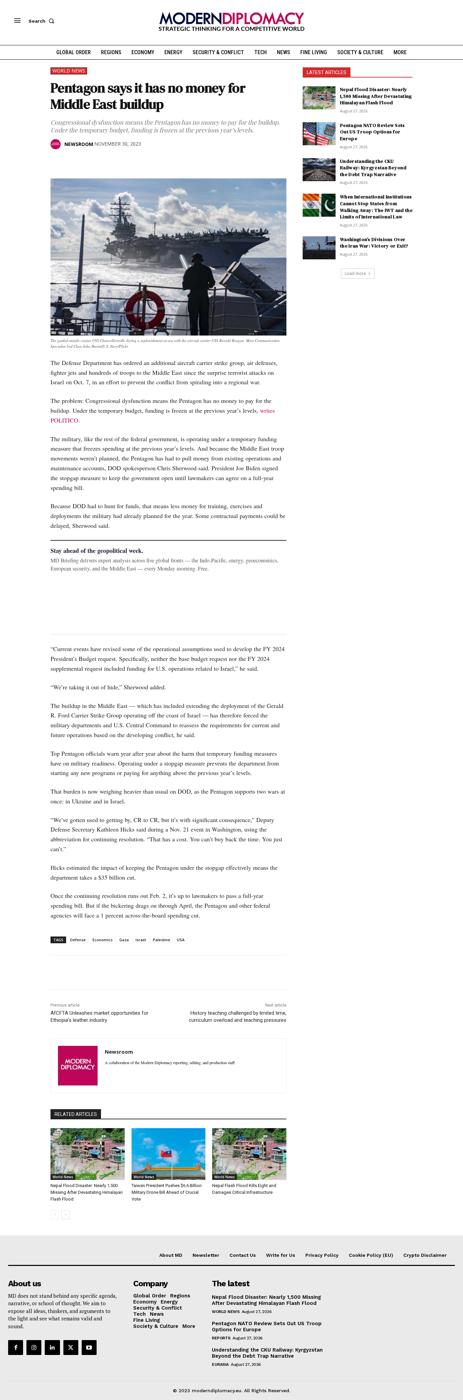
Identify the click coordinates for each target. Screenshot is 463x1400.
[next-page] (65, 1214)
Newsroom (78, 144)
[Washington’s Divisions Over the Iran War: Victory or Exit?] (319, 247)
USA (180, 939)
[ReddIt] (119, 161)
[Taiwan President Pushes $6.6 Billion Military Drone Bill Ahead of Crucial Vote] (169, 1154)
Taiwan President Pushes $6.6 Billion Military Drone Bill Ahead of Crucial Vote (167, 1192)
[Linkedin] (104, 161)
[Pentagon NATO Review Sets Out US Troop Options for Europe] (319, 133)
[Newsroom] (57, 144)
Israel (141, 939)
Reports (221, 1338)
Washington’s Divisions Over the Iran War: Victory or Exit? (374, 243)
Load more (355, 273)
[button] (42, 21)
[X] (73, 161)
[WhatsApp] (88, 161)
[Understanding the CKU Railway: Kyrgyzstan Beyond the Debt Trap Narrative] (319, 169)
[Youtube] (89, 1347)
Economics (103, 939)
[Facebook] (57, 161)
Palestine (161, 939)
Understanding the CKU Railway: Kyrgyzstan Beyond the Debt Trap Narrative (373, 168)
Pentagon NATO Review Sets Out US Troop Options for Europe (372, 132)
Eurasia (220, 1364)
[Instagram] (33, 1347)
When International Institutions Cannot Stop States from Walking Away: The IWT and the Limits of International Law (376, 206)
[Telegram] (135, 161)
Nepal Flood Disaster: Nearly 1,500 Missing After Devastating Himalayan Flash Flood (87, 1192)
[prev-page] (55, 1214)
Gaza (124, 939)
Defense (78, 939)
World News (69, 70)
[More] (151, 161)
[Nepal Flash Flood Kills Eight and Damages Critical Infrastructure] (249, 1154)
